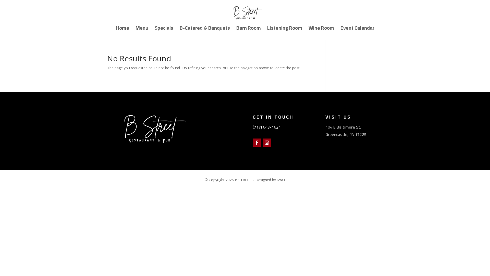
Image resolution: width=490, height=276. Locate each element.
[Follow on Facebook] (257, 143)
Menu (142, 29)
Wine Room (321, 29)
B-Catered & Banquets (205, 29)
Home (122, 29)
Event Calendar (357, 29)
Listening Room (284, 29)
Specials (164, 29)
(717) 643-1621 (267, 127)
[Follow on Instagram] (267, 143)
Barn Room (248, 29)
